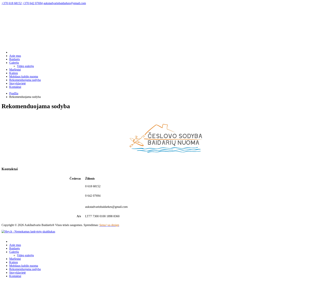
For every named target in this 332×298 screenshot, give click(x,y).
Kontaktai (15, 86)
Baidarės (14, 59)
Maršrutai (15, 69)
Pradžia (13, 93)
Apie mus (15, 55)
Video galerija (25, 66)
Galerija (14, 62)
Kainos (13, 73)
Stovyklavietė (17, 83)
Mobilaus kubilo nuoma (23, 76)
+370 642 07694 (32, 3)
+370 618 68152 (12, 3)
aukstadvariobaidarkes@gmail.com (64, 3)
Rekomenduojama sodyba (25, 80)
